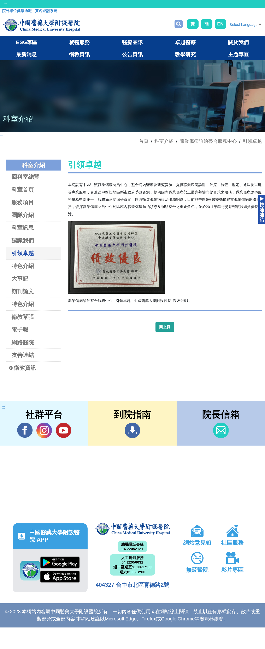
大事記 (20, 278)
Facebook (25, 430)
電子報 (20, 329)
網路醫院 (23, 342)
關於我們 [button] (238, 42)
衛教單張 (23, 317)
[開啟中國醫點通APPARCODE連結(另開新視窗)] (30, 570)
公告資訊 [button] (132, 54)
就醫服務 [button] (79, 42)
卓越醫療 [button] (185, 42)
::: (5, 4)
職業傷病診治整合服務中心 (208, 141)
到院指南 (132, 430)
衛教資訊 (25, 368)
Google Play (60, 563)
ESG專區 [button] (26, 42)
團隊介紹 (23, 215)
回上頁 (164, 327)
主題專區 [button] (238, 54)
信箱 (221, 430)
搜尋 (179, 24)
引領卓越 (252, 141)
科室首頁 (23, 189)
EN (220, 23)
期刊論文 (23, 291)
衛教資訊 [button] (79, 54)
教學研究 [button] (185, 54)
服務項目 (23, 202)
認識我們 (23, 240)
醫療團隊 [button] (132, 42)
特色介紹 (23, 266)
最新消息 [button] (26, 54)
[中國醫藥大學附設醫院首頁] (41, 25)
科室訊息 (23, 228)
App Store (60, 578)
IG (44, 430)
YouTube (63, 430)
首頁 (143, 141)
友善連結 (23, 355)
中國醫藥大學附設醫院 (132, 529)
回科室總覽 (26, 177)
